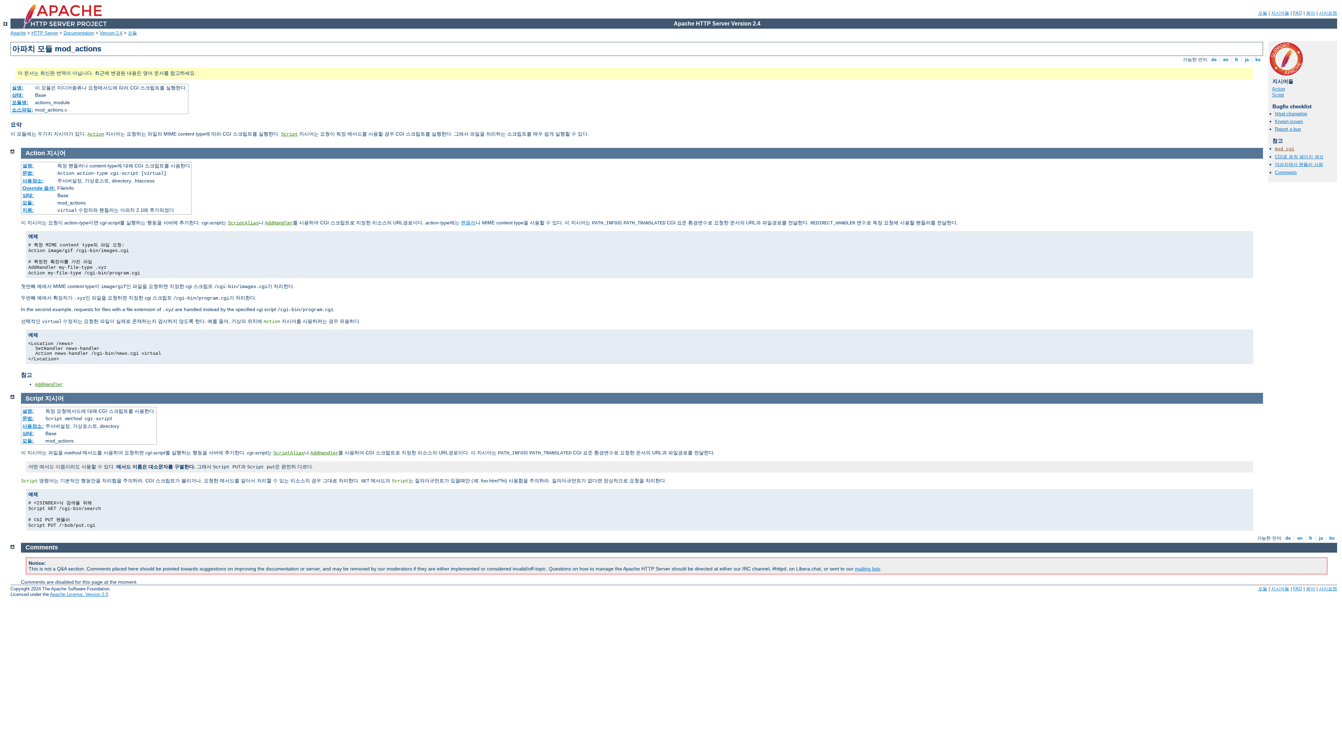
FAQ (1297, 13)
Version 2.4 (111, 33)
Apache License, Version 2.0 (79, 594)
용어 (1310, 13)
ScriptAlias (243, 223)
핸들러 (468, 222)
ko (1258, 59)
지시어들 (1280, 13)
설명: (17, 88)
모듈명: (20, 102)
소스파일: (22, 110)
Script (289, 134)
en (1226, 59)
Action (95, 134)
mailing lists (867, 568)
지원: (28, 210)
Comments (1286, 172)
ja (1246, 59)
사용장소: (33, 181)
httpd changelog (1291, 113)
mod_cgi (1284, 149)
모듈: (28, 203)
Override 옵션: (39, 188)
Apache (18, 33)
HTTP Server (44, 33)
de (1214, 59)
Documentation (79, 33)
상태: (17, 95)
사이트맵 (1328, 13)
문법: (28, 173)
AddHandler (279, 223)
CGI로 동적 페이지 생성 (1299, 156)
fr (1237, 59)
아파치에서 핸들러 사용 (1299, 164)
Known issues (1289, 121)
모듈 (1262, 13)
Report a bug (1288, 129)
